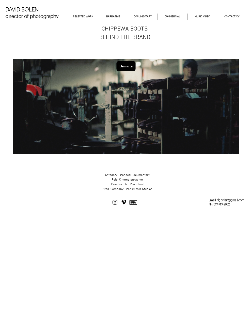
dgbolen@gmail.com (230, 200)
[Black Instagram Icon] (115, 202)
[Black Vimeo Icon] (124, 202)
